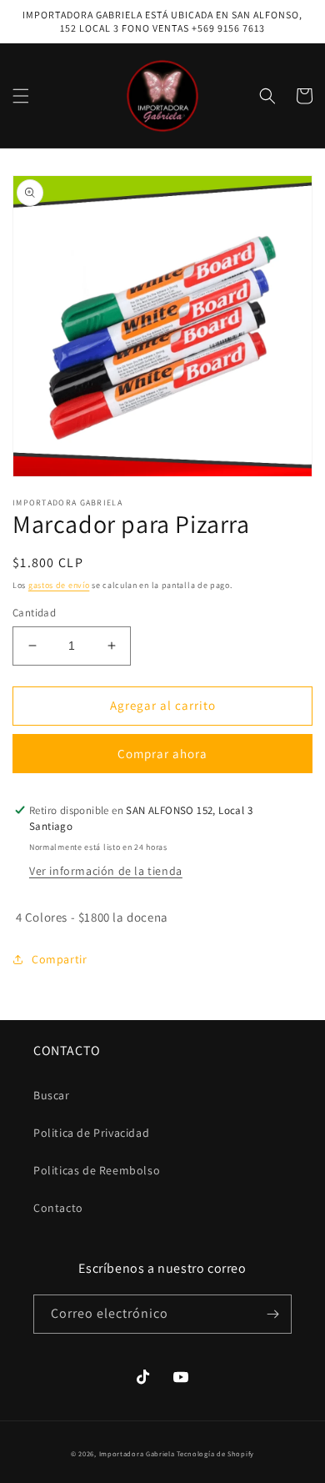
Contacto (58, 1207)
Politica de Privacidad (91, 1132)
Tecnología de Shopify (215, 1453)
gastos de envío (59, 585)
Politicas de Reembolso (96, 1170)
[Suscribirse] (272, 1314)
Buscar (51, 1095)
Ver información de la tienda (105, 870)
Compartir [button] (59, 959)
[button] (20, 96)
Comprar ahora (163, 754)
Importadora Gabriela (137, 1453)
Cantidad (34, 613)
